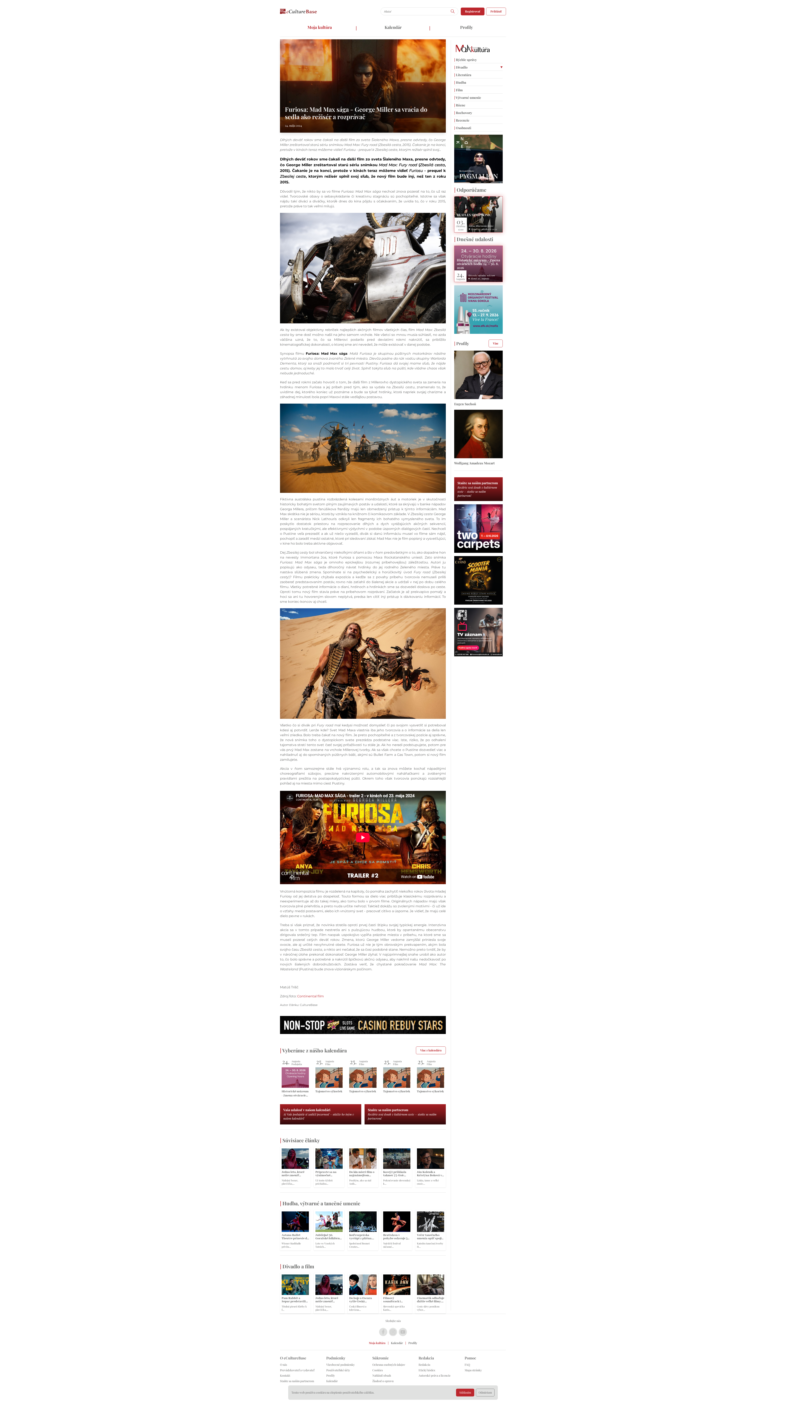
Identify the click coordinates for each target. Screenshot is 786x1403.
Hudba (460, 82)
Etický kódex (427, 1370)
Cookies (377, 1370)
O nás (283, 1365)
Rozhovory (463, 113)
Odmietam (485, 1392)
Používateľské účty (338, 1370)
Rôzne (459, 105)
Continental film (310, 996)
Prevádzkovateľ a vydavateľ (297, 1370)
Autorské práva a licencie (435, 1375)
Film (458, 90)
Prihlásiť (496, 11)
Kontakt (285, 1375)
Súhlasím (465, 1392)
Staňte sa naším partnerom (297, 1381)
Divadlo (461, 67)
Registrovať (472, 11)
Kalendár (393, 27)
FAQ (467, 1365)
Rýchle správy (465, 60)
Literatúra (462, 75)
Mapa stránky (473, 1370)
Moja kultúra (319, 27)
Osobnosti (462, 128)
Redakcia (424, 1365)
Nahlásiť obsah (381, 1375)
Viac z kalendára (431, 1050)
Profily (466, 27)
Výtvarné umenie (467, 97)
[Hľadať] (453, 11)
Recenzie (461, 120)
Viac (495, 343)
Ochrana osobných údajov (388, 1365)
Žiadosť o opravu (383, 1381)
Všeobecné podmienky (340, 1365)
